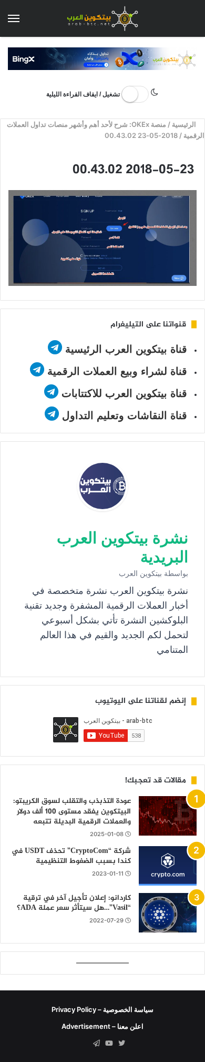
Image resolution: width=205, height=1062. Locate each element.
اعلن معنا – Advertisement (103, 1026)
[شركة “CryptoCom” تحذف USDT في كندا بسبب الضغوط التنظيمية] (168, 866)
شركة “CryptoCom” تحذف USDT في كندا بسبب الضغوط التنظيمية (71, 856)
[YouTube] (108, 1043)
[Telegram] (96, 1043)
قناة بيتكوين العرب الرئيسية (126, 349)
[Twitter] (121, 1043)
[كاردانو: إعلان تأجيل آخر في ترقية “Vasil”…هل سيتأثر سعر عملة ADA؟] (168, 912)
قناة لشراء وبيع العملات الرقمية (117, 371)
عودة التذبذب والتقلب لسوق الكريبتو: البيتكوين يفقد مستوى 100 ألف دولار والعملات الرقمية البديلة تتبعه (72, 811)
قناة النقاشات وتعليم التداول (124, 415)
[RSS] (83, 1043)
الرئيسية (185, 124)
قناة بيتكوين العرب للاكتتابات (122, 393)
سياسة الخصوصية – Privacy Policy (102, 1009)
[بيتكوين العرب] (102, 18)
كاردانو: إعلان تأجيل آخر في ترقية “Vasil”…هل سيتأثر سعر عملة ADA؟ (74, 903)
